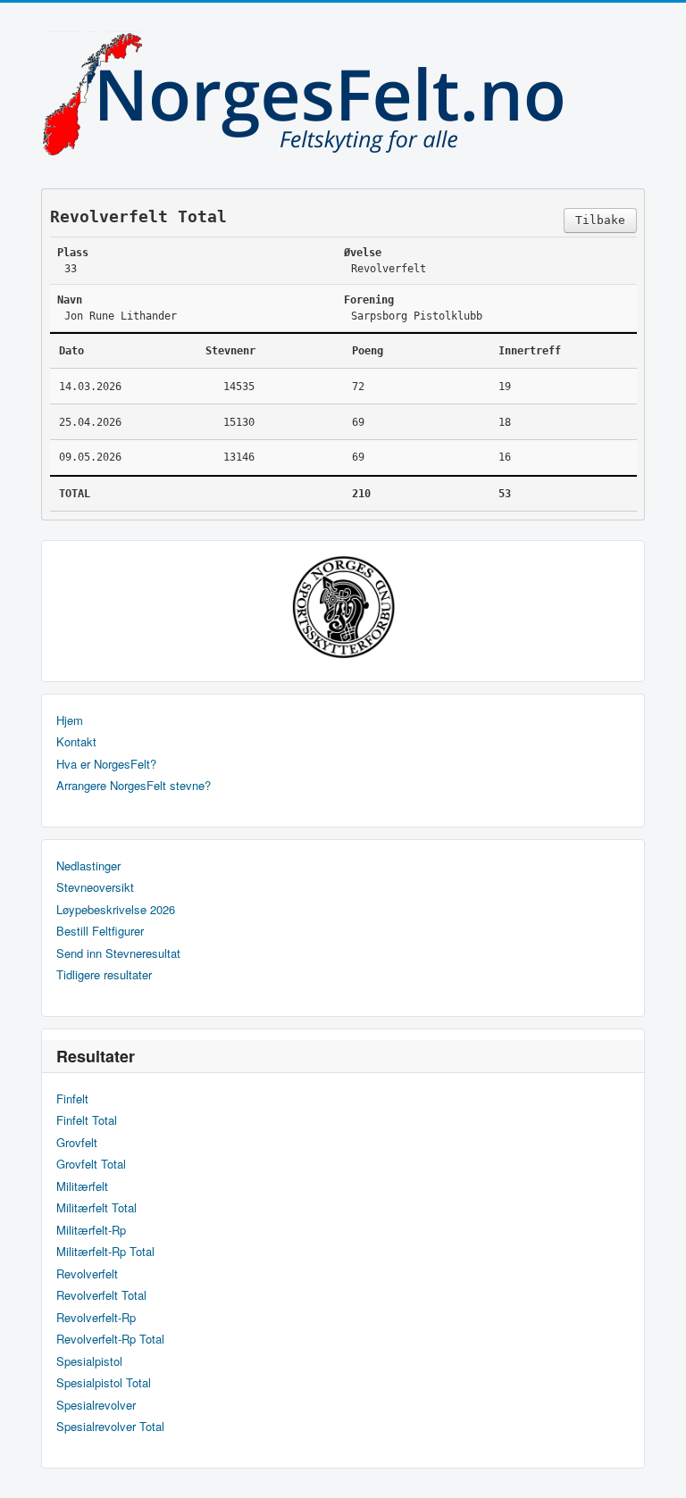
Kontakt (76, 742)
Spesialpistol (89, 1361)
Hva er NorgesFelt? (106, 764)
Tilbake (600, 220)
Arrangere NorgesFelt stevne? (133, 786)
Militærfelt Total (96, 1208)
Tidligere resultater (104, 975)
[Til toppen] (658, 1469)
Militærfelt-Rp (91, 1230)
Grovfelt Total (91, 1164)
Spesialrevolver (96, 1405)
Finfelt (72, 1099)
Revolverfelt (87, 1274)
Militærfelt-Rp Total (105, 1252)
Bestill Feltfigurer (100, 931)
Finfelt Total (86, 1120)
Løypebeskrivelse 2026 (115, 910)
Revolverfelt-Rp (96, 1318)
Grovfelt (76, 1143)
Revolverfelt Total (101, 1295)
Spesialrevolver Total (110, 1427)
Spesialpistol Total (103, 1383)
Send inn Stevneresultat (118, 953)
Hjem (69, 720)
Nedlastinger (88, 866)
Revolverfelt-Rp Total (110, 1339)
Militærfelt (82, 1186)
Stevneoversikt (95, 887)
